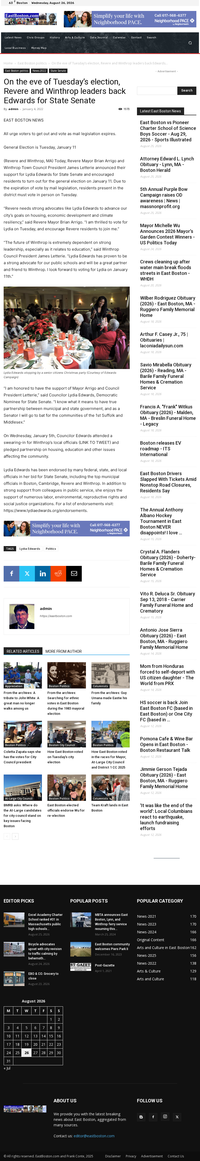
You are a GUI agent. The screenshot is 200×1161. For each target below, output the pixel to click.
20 (35, 1044)
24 (9, 1052)
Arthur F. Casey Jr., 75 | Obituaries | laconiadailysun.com (164, 339)
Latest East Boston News (160, 111)
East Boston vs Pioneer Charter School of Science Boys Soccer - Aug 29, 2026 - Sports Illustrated (168, 131)
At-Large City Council (19, 798)
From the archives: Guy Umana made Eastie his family (109, 698)
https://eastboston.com (56, 616)
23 (59, 1044)
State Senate (58, 70)
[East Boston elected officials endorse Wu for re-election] (66, 788)
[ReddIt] (58, 574)
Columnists (100, 686)
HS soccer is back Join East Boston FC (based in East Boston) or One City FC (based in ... (166, 711)
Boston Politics (59, 686)
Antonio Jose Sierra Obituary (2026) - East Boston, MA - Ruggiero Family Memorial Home (164, 638)
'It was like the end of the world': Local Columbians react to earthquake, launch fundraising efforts (166, 817)
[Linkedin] (43, 574)
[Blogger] (141, 1117)
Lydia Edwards (30, 549)
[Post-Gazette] (80, 967)
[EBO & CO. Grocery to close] (14, 978)
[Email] (74, 574)
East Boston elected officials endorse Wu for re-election (66, 810)
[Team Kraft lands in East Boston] (110, 788)
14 (43, 1035)
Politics (51, 549)
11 (17, 1035)
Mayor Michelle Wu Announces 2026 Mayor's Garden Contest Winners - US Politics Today (167, 234)
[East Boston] (30, 19)
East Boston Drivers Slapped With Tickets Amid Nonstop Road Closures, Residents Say (168, 482)
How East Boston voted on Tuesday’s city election (65, 757)
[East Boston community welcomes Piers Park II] (80, 949)
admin (13, 109)
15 (51, 1035)
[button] (190, 43)
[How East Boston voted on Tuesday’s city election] (66, 734)
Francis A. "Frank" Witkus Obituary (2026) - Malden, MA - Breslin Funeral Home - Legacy (168, 415)
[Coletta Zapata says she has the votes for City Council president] (23, 734)
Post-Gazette (105, 965)
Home (8, 63)
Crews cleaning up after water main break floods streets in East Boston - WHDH (165, 270)
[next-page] (15, 836)
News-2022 (39, 70)
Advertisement (152, 1156)
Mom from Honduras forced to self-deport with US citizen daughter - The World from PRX (167, 674)
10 (9, 1035)
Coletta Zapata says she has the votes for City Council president (22, 757)
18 (17, 1044)
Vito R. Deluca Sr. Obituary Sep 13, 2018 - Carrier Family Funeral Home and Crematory (167, 602)
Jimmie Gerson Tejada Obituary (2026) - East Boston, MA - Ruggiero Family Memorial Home (164, 777)
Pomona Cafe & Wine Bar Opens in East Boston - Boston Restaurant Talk (166, 744)
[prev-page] (7, 836)
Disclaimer (113, 1156)
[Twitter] (27, 574)
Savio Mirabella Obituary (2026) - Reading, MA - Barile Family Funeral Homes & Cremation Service (165, 376)
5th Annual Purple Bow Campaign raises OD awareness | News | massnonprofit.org (164, 197)
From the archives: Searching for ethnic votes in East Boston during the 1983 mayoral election (65, 703)
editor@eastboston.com (94, 1135)
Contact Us (176, 1156)
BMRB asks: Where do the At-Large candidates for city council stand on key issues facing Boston (22, 815)
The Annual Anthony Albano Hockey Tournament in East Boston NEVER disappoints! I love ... (161, 521)
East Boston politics (32, 63)
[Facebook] (11, 574)
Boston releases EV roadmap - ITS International (160, 448)
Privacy (131, 1156)
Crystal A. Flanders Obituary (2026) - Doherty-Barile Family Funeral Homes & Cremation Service (168, 563)
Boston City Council (62, 745)
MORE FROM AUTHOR (64, 651)
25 (17, 1052)
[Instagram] (165, 1116)
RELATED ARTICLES (23, 651)
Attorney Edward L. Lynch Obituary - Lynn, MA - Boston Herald (167, 164)
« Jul (7, 1068)
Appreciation (13, 686)
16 (59, 1035)
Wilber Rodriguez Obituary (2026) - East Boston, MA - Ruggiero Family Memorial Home (167, 306)
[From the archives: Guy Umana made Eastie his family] (110, 675)
